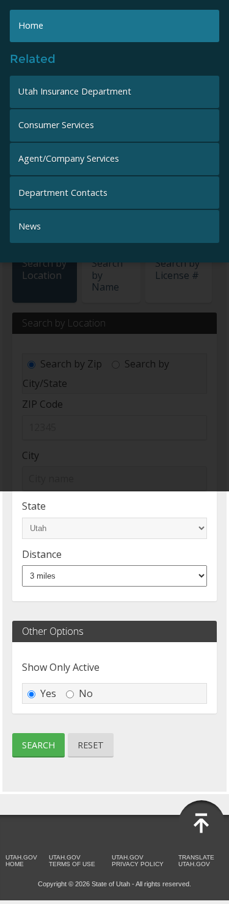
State (34, 506)
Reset (91, 745)
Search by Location (44, 268)
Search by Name (107, 274)
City (30, 455)
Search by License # (177, 268)
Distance (42, 554)
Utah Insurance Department (74, 91)
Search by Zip (71, 364)
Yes (48, 693)
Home (30, 25)
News (29, 226)
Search (38, 745)
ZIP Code (42, 404)
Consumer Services (56, 125)
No (86, 693)
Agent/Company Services (68, 158)
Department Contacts (62, 192)
